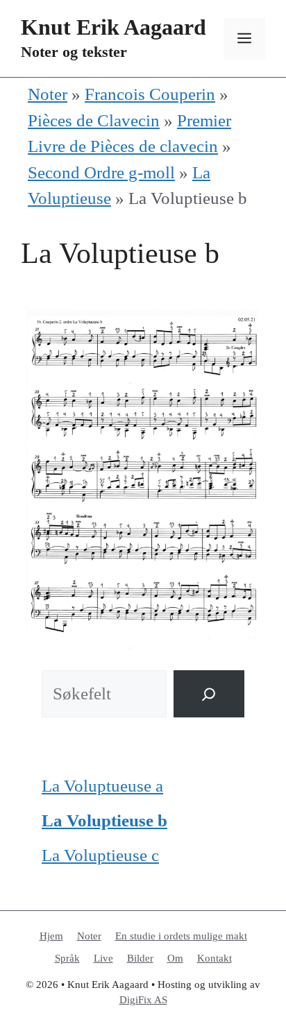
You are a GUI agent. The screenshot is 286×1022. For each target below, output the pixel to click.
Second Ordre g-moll (101, 172)
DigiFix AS (143, 999)
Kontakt (214, 958)
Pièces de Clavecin (94, 120)
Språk (67, 958)
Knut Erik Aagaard (113, 27)
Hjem (51, 936)
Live (103, 958)
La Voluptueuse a (102, 785)
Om (175, 958)
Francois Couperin (150, 94)
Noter (47, 94)
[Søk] (209, 694)
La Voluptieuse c (100, 855)
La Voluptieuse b (104, 820)
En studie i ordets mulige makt (181, 936)
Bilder (140, 958)
